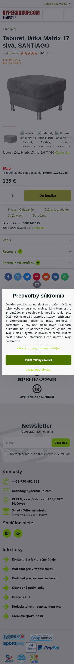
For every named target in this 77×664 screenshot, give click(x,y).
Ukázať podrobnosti (39, 369)
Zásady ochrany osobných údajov (38, 348)
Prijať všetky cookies (38, 360)
